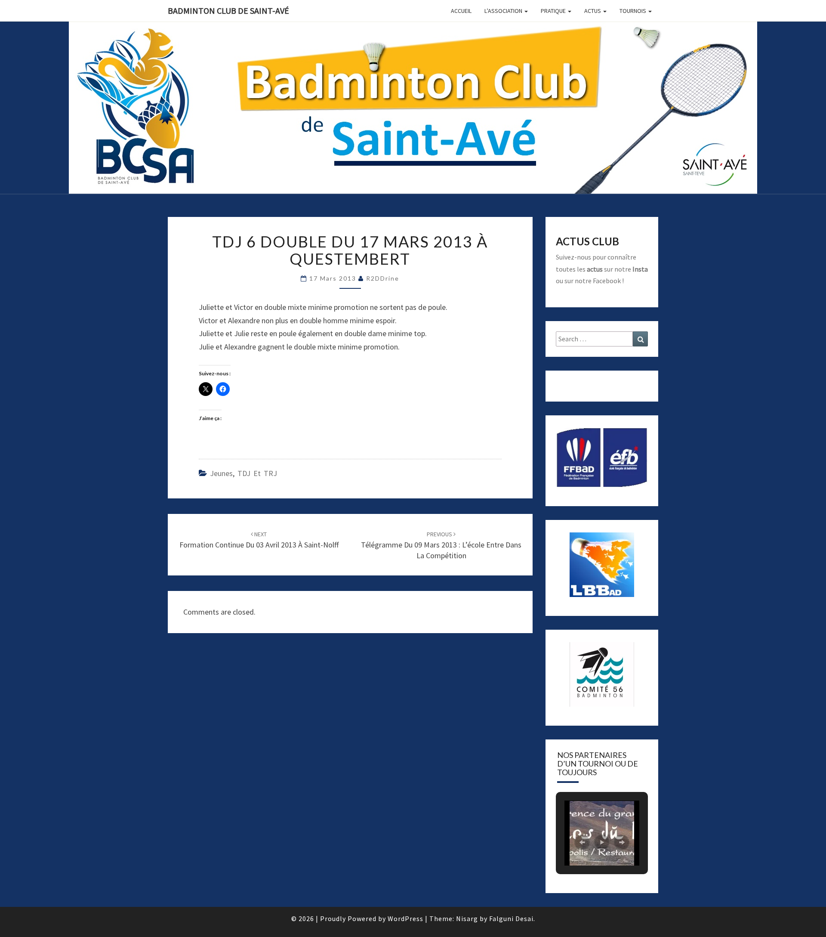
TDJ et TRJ (257, 473)
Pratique (554, 11)
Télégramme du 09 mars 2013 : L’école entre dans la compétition (441, 545)
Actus (593, 11)
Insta (640, 269)
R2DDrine (382, 278)
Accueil (461, 11)
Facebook (607, 280)
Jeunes (221, 473)
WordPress (405, 918)
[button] (582, 842)
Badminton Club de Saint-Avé (228, 10)
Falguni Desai (511, 918)
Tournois (633, 11)
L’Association (504, 11)
